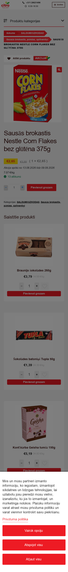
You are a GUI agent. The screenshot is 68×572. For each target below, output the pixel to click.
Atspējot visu (33, 545)
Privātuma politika (15, 519)
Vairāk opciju (34, 530)
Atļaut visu (33, 559)
